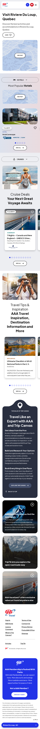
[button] (15, 142)
